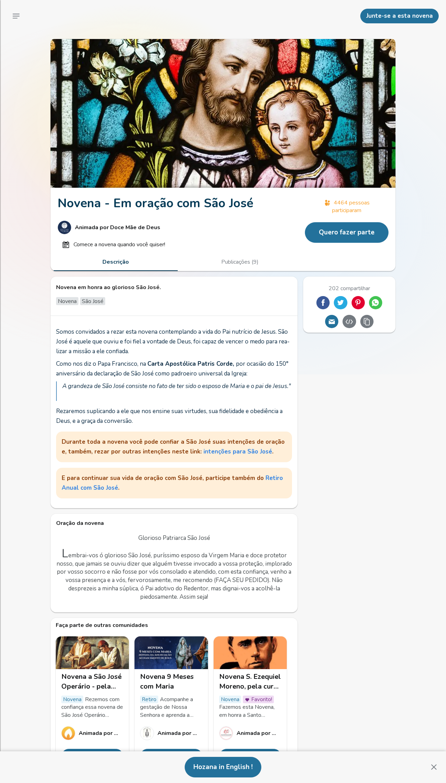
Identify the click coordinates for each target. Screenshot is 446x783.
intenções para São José (237, 452)
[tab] (116, 262)
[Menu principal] (16, 16)
